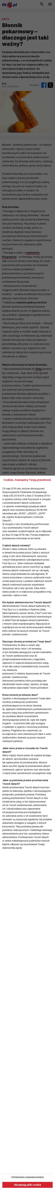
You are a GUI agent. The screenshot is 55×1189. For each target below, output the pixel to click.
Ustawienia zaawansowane (27, 1177)
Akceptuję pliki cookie (27, 1184)
